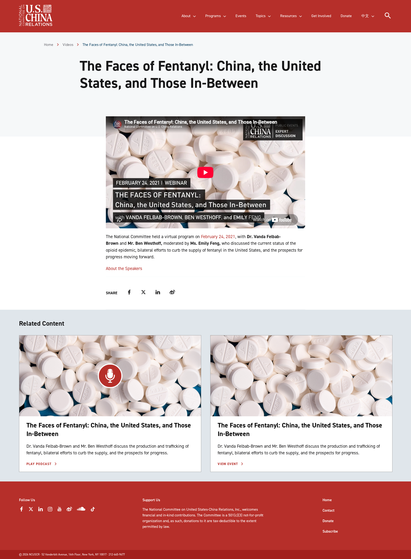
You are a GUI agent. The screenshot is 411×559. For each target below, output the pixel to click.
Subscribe (330, 531)
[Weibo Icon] (69, 510)
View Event (228, 464)
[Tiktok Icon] (92, 510)
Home (48, 44)
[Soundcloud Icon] (81, 509)
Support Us (151, 499)
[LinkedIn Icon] (40, 510)
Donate (328, 520)
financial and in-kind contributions (168, 515)
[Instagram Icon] (50, 510)
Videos (68, 44)
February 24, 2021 (218, 237)
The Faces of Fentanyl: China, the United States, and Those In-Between (108, 429)
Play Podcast (39, 464)
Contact (328, 510)
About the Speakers (124, 268)
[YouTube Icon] (59, 510)
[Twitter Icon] (31, 510)
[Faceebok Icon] (21, 510)
